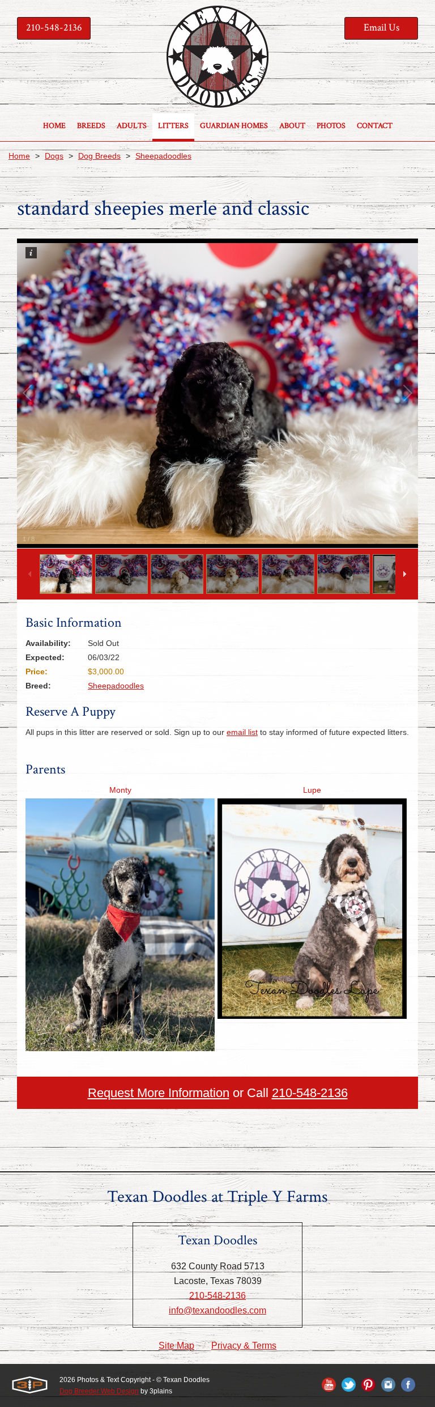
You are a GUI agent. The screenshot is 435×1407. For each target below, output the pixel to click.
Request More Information (158, 1093)
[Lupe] (312, 1015)
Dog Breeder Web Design (99, 1391)
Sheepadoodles (163, 155)
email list (242, 732)
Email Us (381, 27)
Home (19, 155)
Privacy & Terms (243, 1345)
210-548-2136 (54, 27)
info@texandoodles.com (217, 1310)
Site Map (176, 1345)
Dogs (54, 155)
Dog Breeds (99, 155)
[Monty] (120, 1047)
